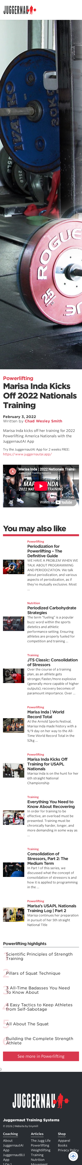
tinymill (33, 1126)
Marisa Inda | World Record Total (45, 714)
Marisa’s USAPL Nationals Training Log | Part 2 (51, 908)
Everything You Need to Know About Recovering (51, 804)
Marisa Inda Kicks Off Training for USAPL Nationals (47, 764)
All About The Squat (27, 1024)
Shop (62, 1134)
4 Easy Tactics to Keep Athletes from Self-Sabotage (39, 1007)
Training (33, 655)
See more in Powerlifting (41, 1056)
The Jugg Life (41, 1141)
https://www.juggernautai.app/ (27, 454)
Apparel (64, 1141)
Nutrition (33, 603)
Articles (37, 1134)
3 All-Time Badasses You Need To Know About (38, 990)
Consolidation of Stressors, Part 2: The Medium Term (47, 858)
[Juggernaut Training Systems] (22, 10)
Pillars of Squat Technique (33, 973)
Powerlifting (18, 378)
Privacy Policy (68, 1150)
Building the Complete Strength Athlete (39, 1040)
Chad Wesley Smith (43, 421)
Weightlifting (40, 1150)
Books (62, 1145)
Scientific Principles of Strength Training (39, 956)
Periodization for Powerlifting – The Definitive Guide (44, 551)
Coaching (10, 1134)
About (8, 1141)
